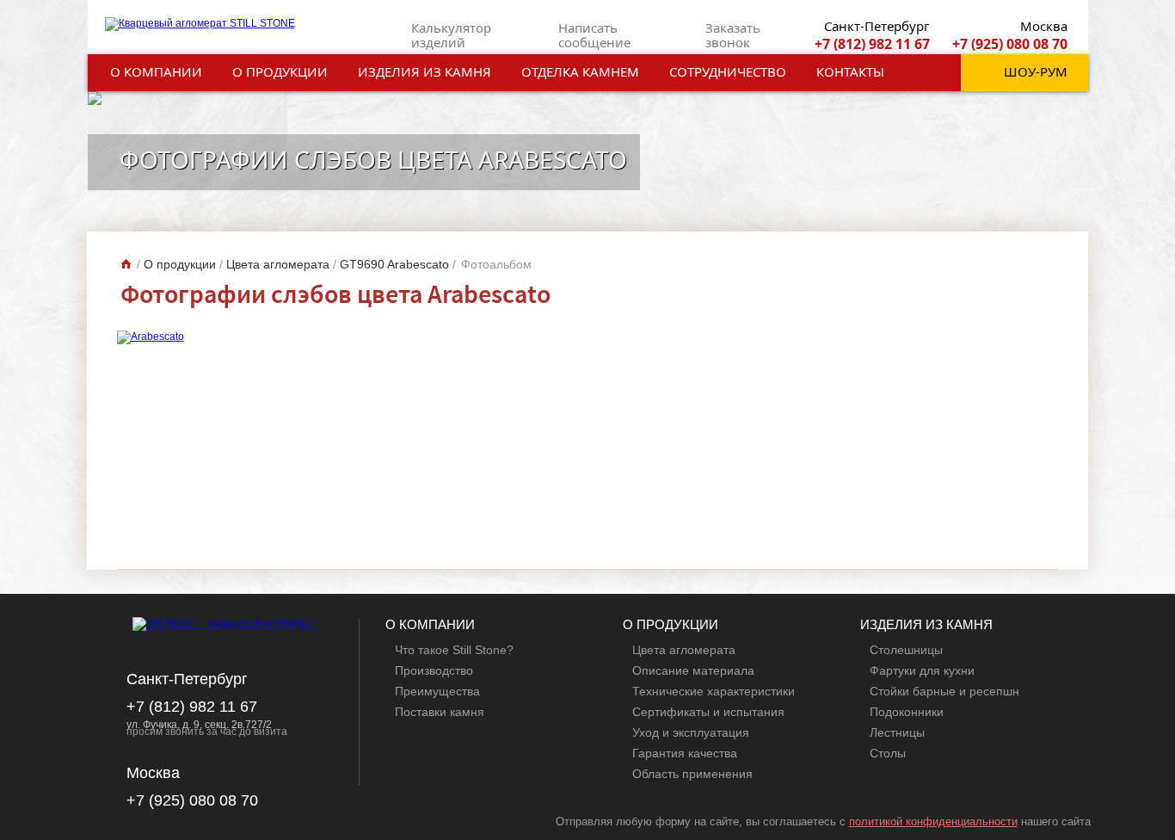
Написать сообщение (594, 35)
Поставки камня (439, 712)
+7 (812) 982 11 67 (872, 43)
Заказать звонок (732, 35)
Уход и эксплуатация (690, 732)
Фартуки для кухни (922, 670)
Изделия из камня (424, 71)
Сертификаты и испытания (708, 712)
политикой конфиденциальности (933, 821)
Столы (888, 753)
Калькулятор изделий (451, 35)
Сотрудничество (727, 71)
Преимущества (437, 691)
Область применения (692, 774)
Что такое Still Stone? (454, 650)
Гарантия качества (684, 753)
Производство (434, 670)
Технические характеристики (713, 691)
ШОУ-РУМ (1035, 71)
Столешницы (906, 650)
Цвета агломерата (683, 650)
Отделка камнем (580, 71)
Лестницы (897, 732)
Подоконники (907, 712)
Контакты (850, 71)
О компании (156, 71)
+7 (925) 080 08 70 (1009, 43)
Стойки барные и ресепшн (944, 691)
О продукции (280, 71)
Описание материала (693, 670)
